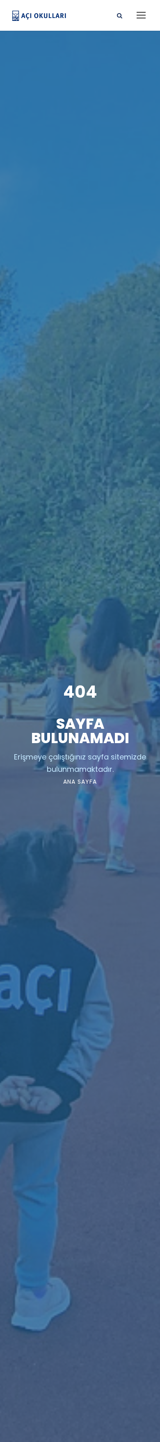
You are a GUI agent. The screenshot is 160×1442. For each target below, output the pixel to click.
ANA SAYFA (80, 782)
